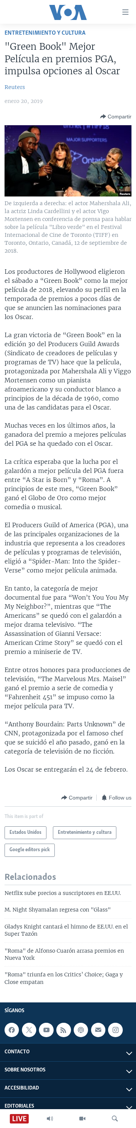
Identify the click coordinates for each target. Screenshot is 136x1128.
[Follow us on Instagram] (115, 1030)
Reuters (15, 87)
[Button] (115, 116)
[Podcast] (81, 1030)
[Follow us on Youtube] (46, 1030)
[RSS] (63, 1030)
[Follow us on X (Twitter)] (29, 1030)
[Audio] (50, 1118)
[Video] (82, 1118)
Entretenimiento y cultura (45, 33)
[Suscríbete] (98, 1030)
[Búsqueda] (115, 1118)
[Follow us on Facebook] (12, 1030)
